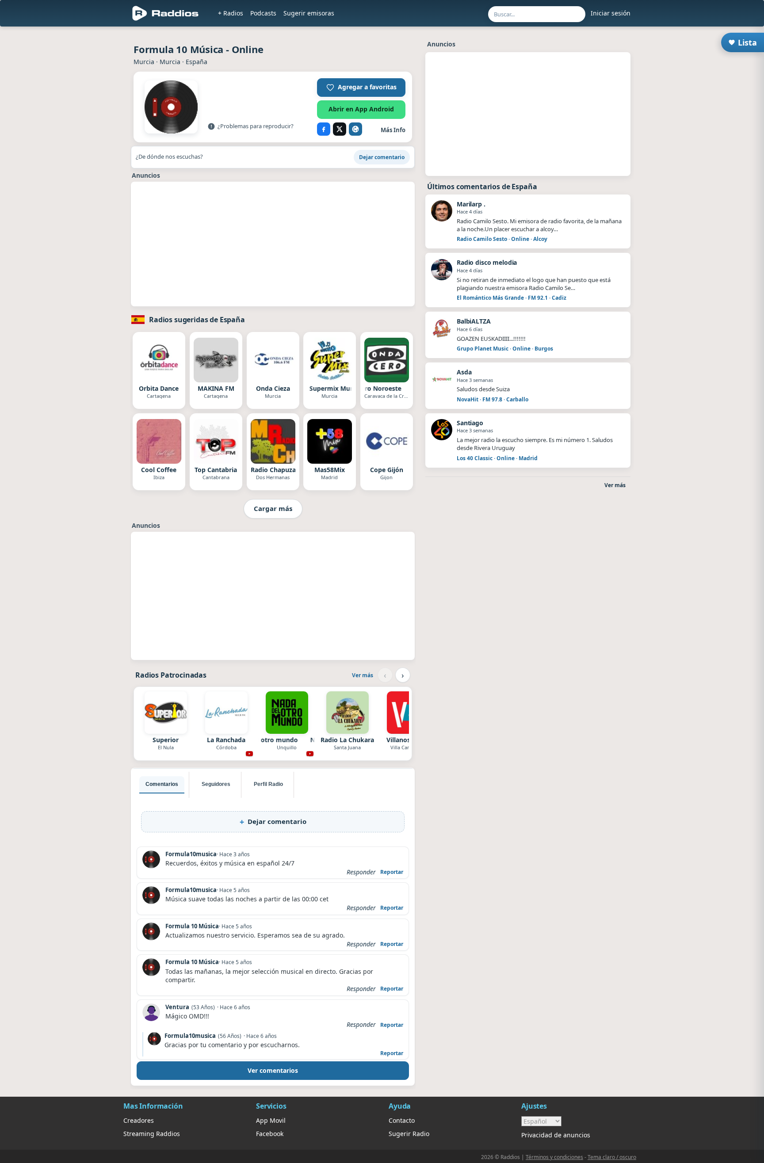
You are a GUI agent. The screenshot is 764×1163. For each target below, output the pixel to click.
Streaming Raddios (151, 1133)
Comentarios (161, 784)
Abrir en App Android (361, 109)
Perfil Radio (268, 784)
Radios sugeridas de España (197, 319)
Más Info (393, 130)
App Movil (271, 1120)
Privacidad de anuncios (555, 1135)
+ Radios (230, 13)
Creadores (138, 1120)
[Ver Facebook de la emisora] (323, 129)
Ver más (362, 675)
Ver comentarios (273, 1070)
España (196, 61)
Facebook (269, 1133)
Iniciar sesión (610, 13)
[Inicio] (166, 13)
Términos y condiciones (554, 1157)
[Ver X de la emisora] (339, 129)
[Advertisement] (82, 164)
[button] (361, 87)
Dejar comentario (382, 157)
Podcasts (263, 13)
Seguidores (216, 784)
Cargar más (273, 508)
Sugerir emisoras (308, 13)
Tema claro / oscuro (612, 1157)
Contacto (402, 1120)
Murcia (144, 61)
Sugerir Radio (409, 1133)
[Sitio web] (355, 129)
